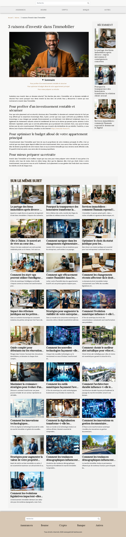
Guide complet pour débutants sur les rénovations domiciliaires (26, 350)
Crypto (65, 9)
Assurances (20, 9)
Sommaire (50, 80)
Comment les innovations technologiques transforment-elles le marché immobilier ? (26, 425)
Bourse (44, 9)
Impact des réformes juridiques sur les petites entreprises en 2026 (23, 314)
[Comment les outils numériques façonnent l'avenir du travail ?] (63, 372)
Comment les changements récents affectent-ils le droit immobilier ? (97, 277)
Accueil (10, 17)
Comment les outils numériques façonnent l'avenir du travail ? (63, 387)
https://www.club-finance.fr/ (60, 128)
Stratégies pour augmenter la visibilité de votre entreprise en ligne (62, 314)
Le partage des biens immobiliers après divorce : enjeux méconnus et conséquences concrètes (104, 56)
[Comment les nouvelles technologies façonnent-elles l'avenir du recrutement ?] (63, 335)
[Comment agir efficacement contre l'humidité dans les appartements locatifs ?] (63, 262)
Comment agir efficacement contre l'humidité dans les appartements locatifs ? (61, 277)
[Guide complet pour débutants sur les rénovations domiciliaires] (27, 335)
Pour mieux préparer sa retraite (48, 89)
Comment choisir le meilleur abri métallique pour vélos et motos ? (97, 350)
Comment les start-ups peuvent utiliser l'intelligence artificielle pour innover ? (26, 277)
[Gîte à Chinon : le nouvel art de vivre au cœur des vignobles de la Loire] (27, 228)
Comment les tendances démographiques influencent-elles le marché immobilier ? (98, 459)
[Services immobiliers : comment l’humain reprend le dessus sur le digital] (105, 109)
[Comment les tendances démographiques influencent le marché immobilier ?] (63, 444)
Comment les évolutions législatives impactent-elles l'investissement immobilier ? (26, 496)
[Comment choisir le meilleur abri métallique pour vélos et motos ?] (99, 335)
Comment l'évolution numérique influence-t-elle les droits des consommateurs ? (99, 314)
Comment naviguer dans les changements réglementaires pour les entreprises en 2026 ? (62, 243)
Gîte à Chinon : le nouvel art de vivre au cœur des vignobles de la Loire (25, 243)
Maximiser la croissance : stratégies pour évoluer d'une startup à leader (26, 387)
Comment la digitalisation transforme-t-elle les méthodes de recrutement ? (61, 423)
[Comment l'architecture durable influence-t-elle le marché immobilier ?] (99, 372)
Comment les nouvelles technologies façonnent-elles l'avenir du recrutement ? (62, 350)
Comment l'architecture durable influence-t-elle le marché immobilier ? (96, 387)
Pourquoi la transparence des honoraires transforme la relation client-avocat (62, 209)
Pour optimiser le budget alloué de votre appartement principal (48, 86)
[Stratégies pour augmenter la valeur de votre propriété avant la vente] (27, 444)
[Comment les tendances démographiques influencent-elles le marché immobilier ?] (99, 444)
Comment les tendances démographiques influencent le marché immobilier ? (62, 459)
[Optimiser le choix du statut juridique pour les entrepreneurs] (99, 228)
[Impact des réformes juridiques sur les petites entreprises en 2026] (27, 299)
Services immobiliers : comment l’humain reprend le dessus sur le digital (105, 124)
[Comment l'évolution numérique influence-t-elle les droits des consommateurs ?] (99, 299)
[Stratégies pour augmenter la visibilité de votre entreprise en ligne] (63, 299)
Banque (86, 9)
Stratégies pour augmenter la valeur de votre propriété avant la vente (26, 459)
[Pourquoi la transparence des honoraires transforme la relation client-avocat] (105, 74)
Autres (107, 9)
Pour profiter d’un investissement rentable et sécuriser (48, 83)
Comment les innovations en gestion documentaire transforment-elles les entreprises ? (97, 425)
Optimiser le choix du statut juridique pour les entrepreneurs (97, 243)
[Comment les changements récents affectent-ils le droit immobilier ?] (99, 262)
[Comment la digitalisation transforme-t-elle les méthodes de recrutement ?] (63, 408)
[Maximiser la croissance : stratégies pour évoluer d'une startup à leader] (27, 372)
